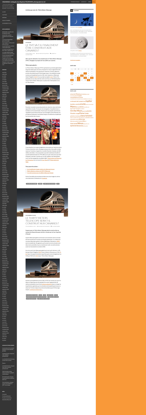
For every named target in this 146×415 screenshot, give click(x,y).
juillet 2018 (4, 249)
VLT (85, 121)
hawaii (40, 183)
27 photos (80, 27)
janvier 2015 (4, 325)
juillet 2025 (4, 96)
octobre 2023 (5, 134)
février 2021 (4, 192)
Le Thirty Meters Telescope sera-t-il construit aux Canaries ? (42, 220)
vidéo (83, 121)
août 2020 (4, 203)
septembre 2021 (5, 180)
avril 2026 (4, 79)
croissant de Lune (76, 101)
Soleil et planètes (6, 20)
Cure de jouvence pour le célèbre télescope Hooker (40, 173)
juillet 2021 (4, 183)
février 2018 (4, 258)
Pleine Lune (84, 113)
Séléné (71, 119)
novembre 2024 (5, 110)
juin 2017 (4, 272)
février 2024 (4, 127)
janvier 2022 (4, 172)
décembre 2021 (5, 174)
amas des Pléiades (75, 94)
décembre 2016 (5, 283)
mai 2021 (4, 187)
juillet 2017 (4, 271)
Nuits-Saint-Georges (75, 108)
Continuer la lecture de (36, 289)
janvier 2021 (4, 194)
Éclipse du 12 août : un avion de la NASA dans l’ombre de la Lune (8, 63)
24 (72, 80)
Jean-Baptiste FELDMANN (43, 53)
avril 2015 (4, 320)
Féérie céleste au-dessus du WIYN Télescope (38, 171)
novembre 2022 (5, 154)
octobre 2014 (5, 331)
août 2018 (4, 247)
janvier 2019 (4, 238)
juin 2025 (4, 97)
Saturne (84, 115)
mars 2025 (4, 103)
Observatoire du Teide (53, 296)
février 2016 (4, 302)
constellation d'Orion (76, 97)
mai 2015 (4, 318)
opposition (84, 111)
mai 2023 (4, 143)
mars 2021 (4, 190)
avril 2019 (4, 232)
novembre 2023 (5, 132)
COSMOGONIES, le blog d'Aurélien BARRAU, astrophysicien (8, 355)
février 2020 (4, 214)
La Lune (4, 11)
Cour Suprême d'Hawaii (32, 295)
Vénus (80, 123)
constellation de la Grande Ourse (76, 98)
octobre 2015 (5, 309)
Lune (83, 104)
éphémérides (74, 126)
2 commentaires (56, 226)
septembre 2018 (5, 245)
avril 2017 (4, 276)
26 (78, 80)
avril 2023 (4, 145)
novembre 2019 (5, 220)
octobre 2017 (5, 265)
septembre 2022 (5, 158)
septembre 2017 (5, 267)
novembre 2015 (5, 307)
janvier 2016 (4, 303)
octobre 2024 (5, 112)
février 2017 (4, 280)
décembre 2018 (5, 240)
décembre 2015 (5, 305)
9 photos (80, 50)
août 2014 (4, 334)
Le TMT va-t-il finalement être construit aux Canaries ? (42, 48)
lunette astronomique (89, 104)
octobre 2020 (5, 200)
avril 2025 (4, 101)
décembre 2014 (5, 327)
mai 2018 (4, 252)
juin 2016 (4, 294)
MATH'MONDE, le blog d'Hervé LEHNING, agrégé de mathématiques (8, 373)
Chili (77, 95)
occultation (82, 108)
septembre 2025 (5, 92)
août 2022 (4, 159)
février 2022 (4, 170)
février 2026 (4, 83)
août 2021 (4, 181)
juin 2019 (4, 229)
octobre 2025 (5, 90)
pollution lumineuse (75, 116)
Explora (3, 363)
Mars (72, 106)
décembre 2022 (5, 152)
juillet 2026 (4, 74)
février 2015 (4, 323)
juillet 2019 (4, 227)
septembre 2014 (5, 333)
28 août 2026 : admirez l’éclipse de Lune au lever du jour (7, 36)
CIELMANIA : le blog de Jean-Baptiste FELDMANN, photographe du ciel (23, 2)
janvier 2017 (4, 282)
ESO (83, 101)
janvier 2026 (4, 85)
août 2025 (4, 94)
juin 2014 (4, 338)
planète (89, 111)
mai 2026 (4, 77)
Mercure (77, 107)
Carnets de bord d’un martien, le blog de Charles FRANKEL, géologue (8, 349)
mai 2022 (4, 165)
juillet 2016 (4, 292)
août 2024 (4, 116)
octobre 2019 (5, 221)
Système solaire (89, 117)
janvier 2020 (4, 216)
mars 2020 (4, 212)
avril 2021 (4, 189)
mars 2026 (4, 81)
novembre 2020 (5, 198)
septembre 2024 (5, 114)
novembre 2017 (5, 263)
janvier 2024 (4, 128)
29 (88, 80)
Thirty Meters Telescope (49, 183)
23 (91, 77)
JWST (58, 241)
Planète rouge (74, 113)
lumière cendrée (75, 104)
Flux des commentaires (6, 397)
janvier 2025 (4, 107)
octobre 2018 (5, 243)
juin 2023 (4, 141)
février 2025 (4, 105)
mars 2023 (4, 147)
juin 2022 (4, 163)
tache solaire (76, 119)
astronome (83, 94)
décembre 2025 (5, 87)
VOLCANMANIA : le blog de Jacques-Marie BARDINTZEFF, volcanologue (7, 384)
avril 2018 (4, 254)
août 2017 (4, 269)
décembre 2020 (5, 196)
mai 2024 (4, 121)
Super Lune (84, 117)
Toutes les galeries (75, 60)
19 (78, 77)
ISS (84, 101)
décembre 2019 (5, 218)
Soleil (89, 115)
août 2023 (4, 138)
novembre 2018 (5, 241)
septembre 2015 (5, 311)
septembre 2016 (5, 289)
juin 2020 (4, 207)
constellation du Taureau (87, 98)
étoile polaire (85, 125)
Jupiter (88, 101)
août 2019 (4, 225)
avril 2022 (4, 167)
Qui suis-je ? (83, 1)
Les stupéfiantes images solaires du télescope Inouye (40, 169)
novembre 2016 (5, 285)
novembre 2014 (5, 329)
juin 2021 (4, 185)
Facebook (44, 178)
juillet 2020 (4, 205)
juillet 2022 (4, 161)
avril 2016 (4, 298)
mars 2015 (4, 322)
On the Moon (76, 110)
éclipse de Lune (86, 123)
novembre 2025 (5, 88)
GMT (36, 77)
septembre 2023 (5, 136)
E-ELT (51, 77)
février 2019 (4, 236)
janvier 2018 (4, 260)
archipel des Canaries (32, 183)
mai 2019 (4, 231)
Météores (4, 17)
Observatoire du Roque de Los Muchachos (36, 296)
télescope (82, 119)
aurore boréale (73, 95)
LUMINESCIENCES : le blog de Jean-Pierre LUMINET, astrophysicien (8, 367)
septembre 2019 (5, 223)
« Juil (72, 84)
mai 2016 (4, 296)
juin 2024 (4, 119)
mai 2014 (4, 340)
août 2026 (4, 72)
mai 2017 (4, 274)
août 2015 (4, 313)
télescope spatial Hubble (76, 121)
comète (80, 95)
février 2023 (4, 149)
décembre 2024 (5, 108)
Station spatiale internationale (76, 117)
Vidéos (89, 1)
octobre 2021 (5, 178)
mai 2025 (4, 99)
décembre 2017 (5, 262)
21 (85, 77)
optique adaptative (47, 284)
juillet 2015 (4, 314)
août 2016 (4, 291)
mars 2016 (4, 300)
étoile (81, 126)
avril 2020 (4, 210)
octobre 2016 (5, 287)
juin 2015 (4, 316)
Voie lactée (73, 123)
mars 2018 (4, 256)
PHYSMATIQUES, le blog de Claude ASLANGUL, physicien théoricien (8, 378)
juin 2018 (4, 251)
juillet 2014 (4, 336)
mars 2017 (4, 278)
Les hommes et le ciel (31, 215)
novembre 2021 (5, 176)
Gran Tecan (45, 160)
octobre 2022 (5, 156)
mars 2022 (4, 169)
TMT (58, 183)
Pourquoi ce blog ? (75, 1)
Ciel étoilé (4, 14)
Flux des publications (6, 396)
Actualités (28, 42)
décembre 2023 (5, 130)
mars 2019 (4, 234)
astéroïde (87, 94)
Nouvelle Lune (86, 107)
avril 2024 (4, 123)
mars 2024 (4, 125)
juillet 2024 (4, 118)
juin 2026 (4, 76)
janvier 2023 (4, 150)
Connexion (4, 394)
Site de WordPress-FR (6, 399)
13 (82, 75)
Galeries (76, 10)
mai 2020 (4, 209)
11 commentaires (82, 32)
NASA (81, 107)
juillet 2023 (4, 139)
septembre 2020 (5, 201)
